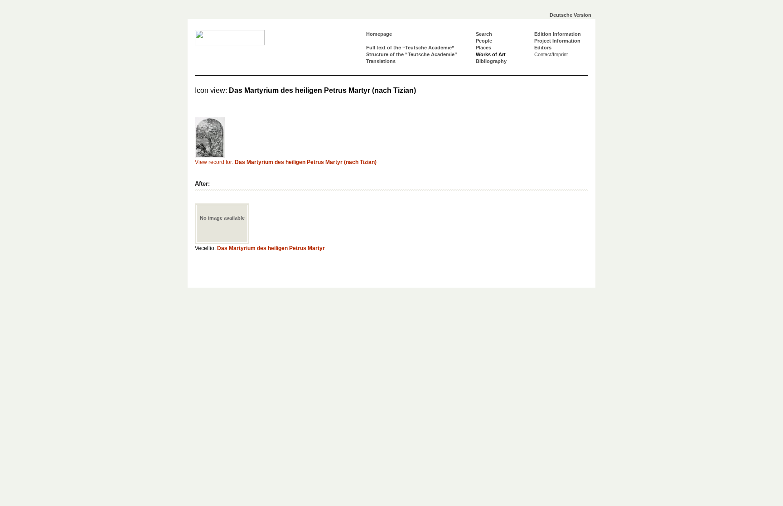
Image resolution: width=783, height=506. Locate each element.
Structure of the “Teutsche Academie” (411, 54)
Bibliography (491, 61)
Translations (381, 61)
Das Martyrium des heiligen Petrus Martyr (271, 248)
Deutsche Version (570, 15)
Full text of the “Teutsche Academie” (410, 47)
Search (484, 34)
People (484, 40)
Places (483, 47)
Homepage (379, 34)
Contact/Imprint (551, 54)
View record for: (286, 162)
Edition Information (557, 34)
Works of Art (491, 54)
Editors (542, 47)
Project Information (557, 40)
